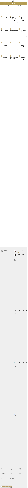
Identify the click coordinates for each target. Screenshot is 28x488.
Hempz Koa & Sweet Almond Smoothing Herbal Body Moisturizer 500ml (23, 45)
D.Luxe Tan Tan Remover (23, 57)
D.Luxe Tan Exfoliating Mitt (20, 254)
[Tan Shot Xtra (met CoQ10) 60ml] (14, 39)
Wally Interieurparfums (12, 487)
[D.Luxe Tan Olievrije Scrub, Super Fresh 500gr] (23, 13)
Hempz (10, 477)
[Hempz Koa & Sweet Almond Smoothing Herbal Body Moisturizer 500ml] (23, 39)
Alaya (10, 468)
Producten (20, 468)
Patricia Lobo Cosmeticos (13, 483)
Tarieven (2, 478)
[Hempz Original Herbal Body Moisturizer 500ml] (5, 26)
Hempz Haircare (12, 478)
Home (1, 5)
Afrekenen (20, 473)
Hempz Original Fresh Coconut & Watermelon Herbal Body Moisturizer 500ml (14, 31)
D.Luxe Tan (11, 474)
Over (1, 468)
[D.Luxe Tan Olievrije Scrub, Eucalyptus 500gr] (14, 13)
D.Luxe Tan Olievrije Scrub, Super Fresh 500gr (22, 363)
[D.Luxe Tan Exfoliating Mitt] (15, 255)
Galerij (1, 477)
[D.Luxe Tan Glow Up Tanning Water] (15, 440)
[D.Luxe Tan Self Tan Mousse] (5, 13)
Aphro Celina (11, 469)
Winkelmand (20, 469)
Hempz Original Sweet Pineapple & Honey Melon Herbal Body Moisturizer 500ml (23, 31)
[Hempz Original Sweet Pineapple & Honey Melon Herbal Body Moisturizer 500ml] (23, 26)
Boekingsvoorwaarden (3, 469)
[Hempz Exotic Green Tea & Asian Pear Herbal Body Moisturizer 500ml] (5, 39)
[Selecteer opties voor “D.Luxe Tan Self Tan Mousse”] (1, 16)
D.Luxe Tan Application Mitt (4, 57)
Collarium (2, 474)
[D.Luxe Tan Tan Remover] (23, 53)
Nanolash (11, 482)
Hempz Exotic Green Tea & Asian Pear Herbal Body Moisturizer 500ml (4, 45)
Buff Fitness (11, 473)
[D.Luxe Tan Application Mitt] (5, 53)
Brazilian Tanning (3, 473)
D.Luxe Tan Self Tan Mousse (4, 17)
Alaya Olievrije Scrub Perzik (20, 250)
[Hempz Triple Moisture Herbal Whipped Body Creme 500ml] (14, 53)
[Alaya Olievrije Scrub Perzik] (15, 251)
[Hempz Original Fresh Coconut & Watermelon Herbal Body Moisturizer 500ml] (14, 26)
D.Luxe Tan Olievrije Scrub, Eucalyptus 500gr (22, 310)
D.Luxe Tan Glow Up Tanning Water (21, 414)
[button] (10, 16)
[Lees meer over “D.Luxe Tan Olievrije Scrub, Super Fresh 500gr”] (19, 16)
